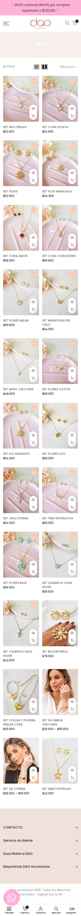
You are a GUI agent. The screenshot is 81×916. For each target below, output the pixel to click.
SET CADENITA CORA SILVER (57, 585)
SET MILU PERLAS (14, 127)
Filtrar (11, 66)
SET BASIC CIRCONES (18, 389)
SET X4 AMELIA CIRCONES (52, 722)
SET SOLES (10, 191)
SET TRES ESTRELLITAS (57, 518)
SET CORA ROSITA (55, 127)
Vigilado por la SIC (50, 894)
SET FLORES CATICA (56, 389)
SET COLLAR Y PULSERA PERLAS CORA (19, 722)
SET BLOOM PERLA (55, 651)
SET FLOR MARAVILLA (57, 191)
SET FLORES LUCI (53, 454)
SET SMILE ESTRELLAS (56, 789)
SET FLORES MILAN (16, 320)
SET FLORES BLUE (15, 583)
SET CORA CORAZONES (59, 256)
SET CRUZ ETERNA (15, 518)
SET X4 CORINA (14, 789)
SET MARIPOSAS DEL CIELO (56, 322)
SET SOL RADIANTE (16, 454)
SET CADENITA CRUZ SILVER (17, 653)
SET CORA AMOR (15, 256)
